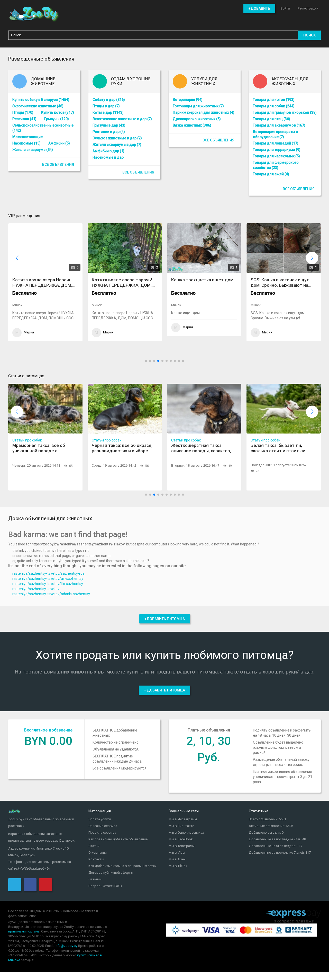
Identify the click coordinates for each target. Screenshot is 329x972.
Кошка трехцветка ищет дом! (202, 279)
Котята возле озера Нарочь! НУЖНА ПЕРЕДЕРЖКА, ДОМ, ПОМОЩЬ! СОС (42, 282)
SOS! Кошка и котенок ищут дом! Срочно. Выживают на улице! (279, 282)
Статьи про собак (27, 440)
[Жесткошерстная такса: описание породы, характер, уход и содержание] (204, 408)
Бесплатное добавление (48, 730)
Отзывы (95, 879)
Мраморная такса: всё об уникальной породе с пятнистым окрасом (38, 448)
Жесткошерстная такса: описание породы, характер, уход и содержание (201, 448)
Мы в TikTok (178, 866)
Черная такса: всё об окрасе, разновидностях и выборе (122, 448)
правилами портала (24, 931)
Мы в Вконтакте (181, 826)
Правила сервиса (102, 832)
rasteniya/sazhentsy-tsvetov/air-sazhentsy (47, 578)
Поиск (309, 35)
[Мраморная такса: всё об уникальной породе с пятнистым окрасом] (45, 408)
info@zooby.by (66, 946)
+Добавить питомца (164, 619)
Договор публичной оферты (110, 872)
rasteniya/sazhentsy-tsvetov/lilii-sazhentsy (47, 584)
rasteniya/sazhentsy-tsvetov (35, 589)
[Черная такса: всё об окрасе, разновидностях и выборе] (125, 408)
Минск (17, 305)
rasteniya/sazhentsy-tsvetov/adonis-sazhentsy (51, 594)
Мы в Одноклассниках (186, 832)
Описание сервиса (102, 826)
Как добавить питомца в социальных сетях (122, 866)
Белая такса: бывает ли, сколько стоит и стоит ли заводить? (278, 448)
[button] (312, 258)
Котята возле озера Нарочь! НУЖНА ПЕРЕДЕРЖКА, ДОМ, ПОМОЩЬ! (121, 282)
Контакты (96, 859)
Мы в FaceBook (181, 839)
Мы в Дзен (177, 859)
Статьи (93, 846)
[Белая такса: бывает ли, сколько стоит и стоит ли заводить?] (283, 408)
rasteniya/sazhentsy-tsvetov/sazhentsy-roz (48, 573)
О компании (97, 852)
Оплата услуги (99, 819)
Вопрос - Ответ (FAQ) (105, 886)
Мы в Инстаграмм (183, 819)
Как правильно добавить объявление (118, 839)
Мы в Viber (177, 852)
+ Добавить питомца (164, 690)
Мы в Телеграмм (182, 846)
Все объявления (58, 164)
